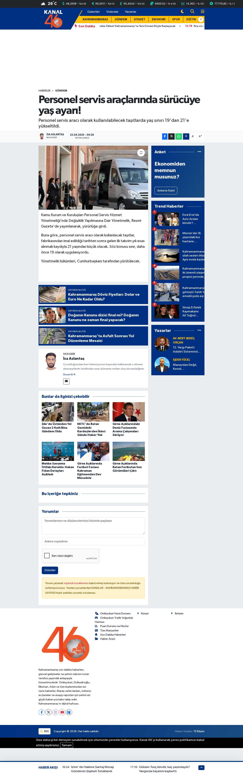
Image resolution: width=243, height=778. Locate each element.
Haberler (44, 90)
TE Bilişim (198, 731)
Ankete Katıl (166, 190)
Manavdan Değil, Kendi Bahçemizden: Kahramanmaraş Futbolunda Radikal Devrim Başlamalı (186, 367)
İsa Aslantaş (73, 358)
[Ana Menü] (201, 12)
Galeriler (93, 11)
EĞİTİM (191, 19)
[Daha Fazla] (186, 136)
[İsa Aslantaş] (51, 361)
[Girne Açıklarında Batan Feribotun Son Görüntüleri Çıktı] (129, 451)
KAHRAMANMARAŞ (95, 19)
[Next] (69, 712)
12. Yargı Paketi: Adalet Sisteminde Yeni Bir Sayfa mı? (186, 350)
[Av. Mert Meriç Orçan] (162, 344)
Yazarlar (130, 11)
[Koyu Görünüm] (182, 12)
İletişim (179, 613)
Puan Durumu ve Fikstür (114, 626)
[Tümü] (199, 152)
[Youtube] (62, 712)
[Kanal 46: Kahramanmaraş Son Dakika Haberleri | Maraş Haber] (53, 18)
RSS (46, 731)
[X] (48, 712)
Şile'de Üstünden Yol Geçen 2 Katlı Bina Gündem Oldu (56, 427)
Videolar (112, 11)
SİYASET (139, 19)
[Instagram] (55, 712)
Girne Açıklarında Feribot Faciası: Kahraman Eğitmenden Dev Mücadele (89, 471)
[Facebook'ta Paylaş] (164, 136)
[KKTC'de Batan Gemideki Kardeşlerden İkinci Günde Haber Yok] (93, 411)
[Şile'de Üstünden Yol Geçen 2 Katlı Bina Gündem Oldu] (58, 411)
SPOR (176, 19)
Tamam (67, 745)
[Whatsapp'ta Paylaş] (178, 136)
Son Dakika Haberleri (113, 634)
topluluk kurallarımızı (76, 583)
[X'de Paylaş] (171, 136)
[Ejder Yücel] (162, 364)
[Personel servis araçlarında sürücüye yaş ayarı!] (93, 178)
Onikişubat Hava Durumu (115, 613)
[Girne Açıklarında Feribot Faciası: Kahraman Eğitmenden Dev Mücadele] (93, 451)
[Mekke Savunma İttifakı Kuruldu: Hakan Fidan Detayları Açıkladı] (58, 451)
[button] (201, 19)
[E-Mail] (66, 381)
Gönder (50, 570)
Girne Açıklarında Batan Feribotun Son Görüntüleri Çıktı (127, 467)
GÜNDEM (121, 19)
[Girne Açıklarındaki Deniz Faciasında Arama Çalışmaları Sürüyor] (129, 411)
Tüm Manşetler (109, 630)
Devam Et (68, 375)
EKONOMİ (159, 19)
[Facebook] (42, 712)
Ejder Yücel (181, 359)
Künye (145, 613)
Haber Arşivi (107, 638)
